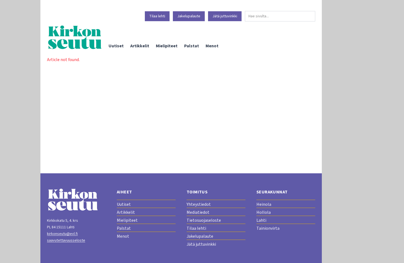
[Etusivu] (74, 37)
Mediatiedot (198, 212)
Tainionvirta (268, 228)
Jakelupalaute (188, 16)
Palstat (191, 46)
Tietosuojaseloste (204, 220)
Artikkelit (139, 46)
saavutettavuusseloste (66, 240)
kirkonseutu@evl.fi (62, 234)
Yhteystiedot (199, 204)
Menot (212, 46)
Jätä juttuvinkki (224, 16)
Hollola (263, 212)
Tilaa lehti (157, 16)
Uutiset (116, 46)
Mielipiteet (167, 46)
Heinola (263, 204)
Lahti (261, 220)
